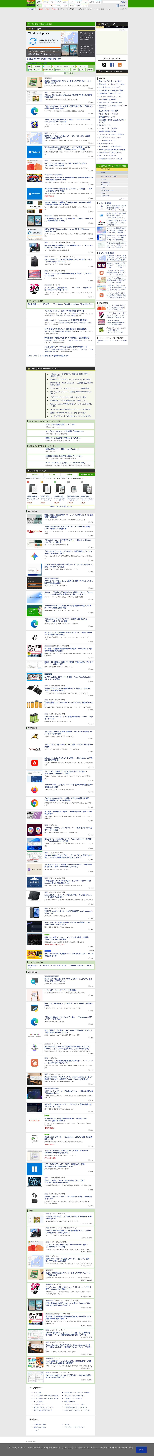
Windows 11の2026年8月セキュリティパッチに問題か (70, 379)
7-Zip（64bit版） (106, 169)
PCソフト (52, 474)
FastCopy (103, 172)
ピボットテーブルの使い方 (80, 349)
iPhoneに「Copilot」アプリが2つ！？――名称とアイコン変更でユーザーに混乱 (116, 265)
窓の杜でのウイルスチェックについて (76, 1410)
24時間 (108, 27)
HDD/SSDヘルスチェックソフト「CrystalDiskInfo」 (66, 463)
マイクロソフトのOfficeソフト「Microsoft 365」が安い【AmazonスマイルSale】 (116, 308)
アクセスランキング (108, 24)
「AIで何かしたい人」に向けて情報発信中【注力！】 (65, 311)
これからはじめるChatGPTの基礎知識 (111, 134)
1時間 (100, 27)
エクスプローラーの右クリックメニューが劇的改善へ (70, 388)
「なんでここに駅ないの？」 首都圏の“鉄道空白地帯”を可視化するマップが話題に (117, 280)
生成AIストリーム (104, 125)
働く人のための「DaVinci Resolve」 (111, 146)
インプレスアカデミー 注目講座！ (111, 71)
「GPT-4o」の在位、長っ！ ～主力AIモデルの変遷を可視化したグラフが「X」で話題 (116, 288)
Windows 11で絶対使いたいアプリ (110, 96)
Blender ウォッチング (106, 143)
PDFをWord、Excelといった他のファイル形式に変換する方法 (63, 340)
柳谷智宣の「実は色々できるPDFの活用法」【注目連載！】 (67, 338)
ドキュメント (89, 9)
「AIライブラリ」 (63, 313)
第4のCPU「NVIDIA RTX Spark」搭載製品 (58, 331)
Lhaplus (103, 179)
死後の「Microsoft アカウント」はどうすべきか (68, 413)
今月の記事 (37, 1392)
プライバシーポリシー (89, 1448)
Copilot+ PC (75, 313)
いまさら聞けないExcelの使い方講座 (46, 1395)
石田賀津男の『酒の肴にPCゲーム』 (111, 152)
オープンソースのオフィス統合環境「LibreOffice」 (65, 431)
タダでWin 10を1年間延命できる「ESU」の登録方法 (70, 409)
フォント (109, 9)
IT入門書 (69, 474)
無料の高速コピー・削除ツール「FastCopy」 (63, 449)
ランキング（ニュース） (42, 1404)
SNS (97, 9)
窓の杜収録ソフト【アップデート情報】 (112, 84)
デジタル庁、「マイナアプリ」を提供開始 (60, 990)
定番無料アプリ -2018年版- (73, 1398)
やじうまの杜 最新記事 (106, 253)
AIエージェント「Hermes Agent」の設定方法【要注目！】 (67, 320)
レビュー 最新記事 (105, 203)
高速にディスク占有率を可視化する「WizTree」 (64, 438)
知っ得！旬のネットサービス (43, 1407)
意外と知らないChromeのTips (74, 1395)
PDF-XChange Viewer (107, 190)
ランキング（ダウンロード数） (74, 1404)
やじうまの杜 (38, 1401)
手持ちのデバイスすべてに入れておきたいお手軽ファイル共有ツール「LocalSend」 (116, 245)
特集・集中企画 (69, 1401)
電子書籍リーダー (87, 474)
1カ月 (124, 27)
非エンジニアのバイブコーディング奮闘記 (63, 316)
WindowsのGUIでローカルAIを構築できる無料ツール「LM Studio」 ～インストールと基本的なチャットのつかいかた (116, 210)
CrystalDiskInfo (105, 182)
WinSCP (103, 193)
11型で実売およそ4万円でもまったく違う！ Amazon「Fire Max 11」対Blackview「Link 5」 (87, 50)
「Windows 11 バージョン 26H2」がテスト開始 (68, 397)
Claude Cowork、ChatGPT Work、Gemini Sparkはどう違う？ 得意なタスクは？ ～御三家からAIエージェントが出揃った (69, 1347)
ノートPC (35, 474)
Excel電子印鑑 (105, 196)
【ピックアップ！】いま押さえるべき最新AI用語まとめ (48, 356)
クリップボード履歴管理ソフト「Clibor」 (61, 424)
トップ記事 (36, 29)
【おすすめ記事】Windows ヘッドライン (45, 368)
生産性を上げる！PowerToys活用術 (110, 102)
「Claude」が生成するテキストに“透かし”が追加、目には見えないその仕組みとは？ (116, 295)
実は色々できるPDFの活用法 (108, 114)
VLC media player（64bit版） (109, 176)
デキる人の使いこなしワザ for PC (75, 1407)
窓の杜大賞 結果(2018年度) (43, 1410)
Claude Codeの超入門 (66, 322)
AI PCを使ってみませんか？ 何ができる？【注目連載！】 (66, 329)
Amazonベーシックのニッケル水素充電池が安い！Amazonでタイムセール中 (116, 330)
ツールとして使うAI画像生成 (108, 128)
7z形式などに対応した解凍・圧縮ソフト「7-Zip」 (64, 456)
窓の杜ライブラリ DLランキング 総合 (113, 166)
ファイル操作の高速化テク (107, 140)
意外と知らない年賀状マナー (108, 156)
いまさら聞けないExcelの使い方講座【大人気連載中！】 (66, 347)
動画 (102, 9)
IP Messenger (105, 185)
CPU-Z (103, 187)
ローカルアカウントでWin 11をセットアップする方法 (70, 416)
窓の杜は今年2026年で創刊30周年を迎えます (44, 59)
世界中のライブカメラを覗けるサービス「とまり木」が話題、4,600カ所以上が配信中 (116, 258)
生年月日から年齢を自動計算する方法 (56, 349)
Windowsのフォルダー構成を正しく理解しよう (68, 400)
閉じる (141, 1449)
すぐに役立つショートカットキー (110, 137)
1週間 (116, 27)
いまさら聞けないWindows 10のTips (46, 1398)
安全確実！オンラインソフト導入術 (110, 159)
